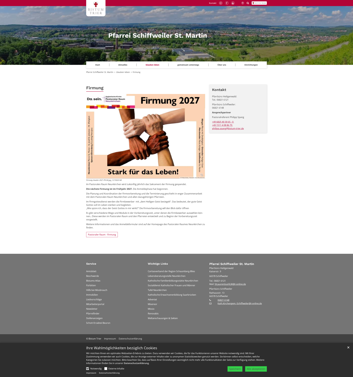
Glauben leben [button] (152, 64)
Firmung (136, 72)
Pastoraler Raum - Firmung (102, 234)
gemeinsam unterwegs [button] (188, 64)
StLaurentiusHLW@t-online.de (230, 284)
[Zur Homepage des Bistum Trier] (259, 3)
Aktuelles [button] (122, 64)
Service (91, 263)
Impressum (91, 373)
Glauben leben (123, 72)
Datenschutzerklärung (136, 363)
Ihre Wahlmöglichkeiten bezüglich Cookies (121, 348)
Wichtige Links (158, 263)
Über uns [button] (221, 64)
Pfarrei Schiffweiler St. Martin (99, 72)
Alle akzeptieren (256, 369)
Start (97, 64)
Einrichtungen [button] (251, 64)
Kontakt (219, 90)
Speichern (235, 369)
